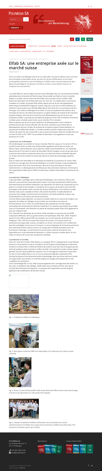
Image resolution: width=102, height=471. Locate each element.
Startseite (11, 39)
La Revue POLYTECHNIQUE (22, 39)
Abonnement (50, 51)
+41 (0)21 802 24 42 (18, 450)
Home (10, 6)
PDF (44, 51)
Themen (59, 46)
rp (72, 39)
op (77, 39)
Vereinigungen (36, 51)
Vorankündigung (25, 51)
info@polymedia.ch (18, 453)
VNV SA (22, 468)
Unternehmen (18, 6)
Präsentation (32, 46)
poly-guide (12, 24)
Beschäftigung (28, 6)
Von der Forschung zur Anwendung (75, 46)
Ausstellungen (14, 51)
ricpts (90, 39)
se (83, 39)
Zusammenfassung (44, 46)
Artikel (53, 46)
